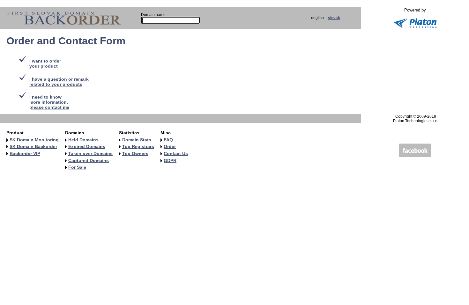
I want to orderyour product (45, 63)
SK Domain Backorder (33, 146)
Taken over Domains (90, 153)
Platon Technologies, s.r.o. (415, 121)
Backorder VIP (25, 153)
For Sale (77, 167)
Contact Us (176, 153)
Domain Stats (136, 139)
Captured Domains (88, 160)
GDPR (170, 160)
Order (170, 146)
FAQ (168, 139)
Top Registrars (138, 146)
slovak (334, 18)
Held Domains (83, 139)
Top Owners (135, 153)
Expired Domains (86, 146)
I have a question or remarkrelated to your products (59, 82)
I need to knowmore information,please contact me (49, 102)
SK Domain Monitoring (34, 139)
